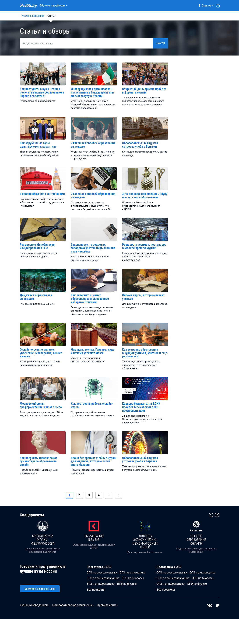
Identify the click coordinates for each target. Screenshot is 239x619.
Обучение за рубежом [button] (53, 5)
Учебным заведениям (34, 605)
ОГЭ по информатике (170, 583)
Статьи (51, 16)
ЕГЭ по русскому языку (102, 572)
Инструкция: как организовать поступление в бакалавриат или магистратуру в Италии (92, 92)
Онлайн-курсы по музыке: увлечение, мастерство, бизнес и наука (41, 353)
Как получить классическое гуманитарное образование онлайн (38, 461)
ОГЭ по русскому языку (171, 572)
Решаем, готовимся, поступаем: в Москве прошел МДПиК (144, 246)
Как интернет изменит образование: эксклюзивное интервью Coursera (90, 298)
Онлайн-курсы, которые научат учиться (143, 296)
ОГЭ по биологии (203, 578)
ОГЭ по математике (202, 572)
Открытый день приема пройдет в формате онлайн (144, 90)
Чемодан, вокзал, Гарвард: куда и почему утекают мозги (92, 351)
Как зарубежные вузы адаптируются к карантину (38, 144)
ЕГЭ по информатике (100, 583)
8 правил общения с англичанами (42, 194)
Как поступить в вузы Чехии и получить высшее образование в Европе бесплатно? (42, 92)
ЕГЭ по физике (127, 583)
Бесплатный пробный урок (39, 588)
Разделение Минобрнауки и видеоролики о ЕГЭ (37, 246)
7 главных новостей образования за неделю (93, 144)
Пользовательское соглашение (72, 605)
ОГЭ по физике (197, 583)
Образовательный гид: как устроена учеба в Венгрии (140, 144)
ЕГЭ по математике (132, 572)
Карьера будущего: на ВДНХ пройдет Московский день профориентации (141, 407)
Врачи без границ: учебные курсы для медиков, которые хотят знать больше (93, 461)
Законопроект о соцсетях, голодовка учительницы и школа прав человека (93, 248)
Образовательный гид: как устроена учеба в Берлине (140, 459)
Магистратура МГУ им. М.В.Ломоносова (43, 539)
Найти (160, 43)
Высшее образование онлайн (196, 539)
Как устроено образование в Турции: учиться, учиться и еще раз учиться (144, 353)
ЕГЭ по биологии (133, 578)
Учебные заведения (33, 16)
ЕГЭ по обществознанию (103, 578)
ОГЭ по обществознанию (172, 578)
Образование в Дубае (94, 538)
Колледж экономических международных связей (145, 541)
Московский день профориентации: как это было (41, 405)
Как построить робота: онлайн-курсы (92, 405)
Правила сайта (107, 605)
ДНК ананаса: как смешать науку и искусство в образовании (144, 195)
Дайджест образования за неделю (36, 296)
